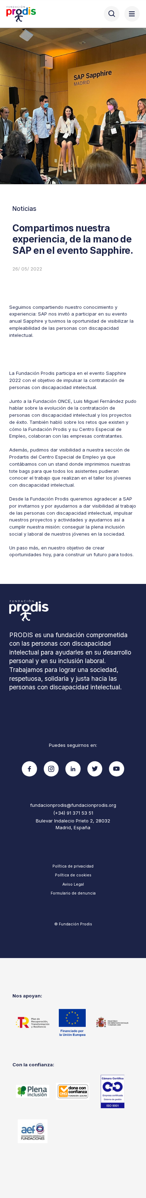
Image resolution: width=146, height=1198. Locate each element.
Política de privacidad (73, 866)
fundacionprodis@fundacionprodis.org (73, 805)
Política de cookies (73, 874)
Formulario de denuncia (73, 893)
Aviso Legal (73, 884)
